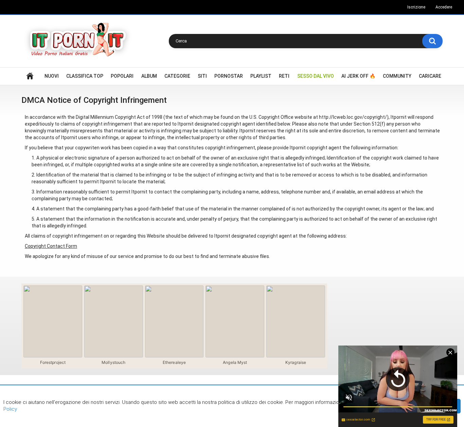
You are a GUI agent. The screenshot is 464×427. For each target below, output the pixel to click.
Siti (202, 76)
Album (149, 76)
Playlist (260, 76)
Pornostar (228, 76)
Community (397, 76)
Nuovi (51, 76)
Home (29, 76)
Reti (284, 76)
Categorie (177, 76)
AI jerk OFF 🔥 (358, 76)
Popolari (122, 76)
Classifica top (84, 76)
